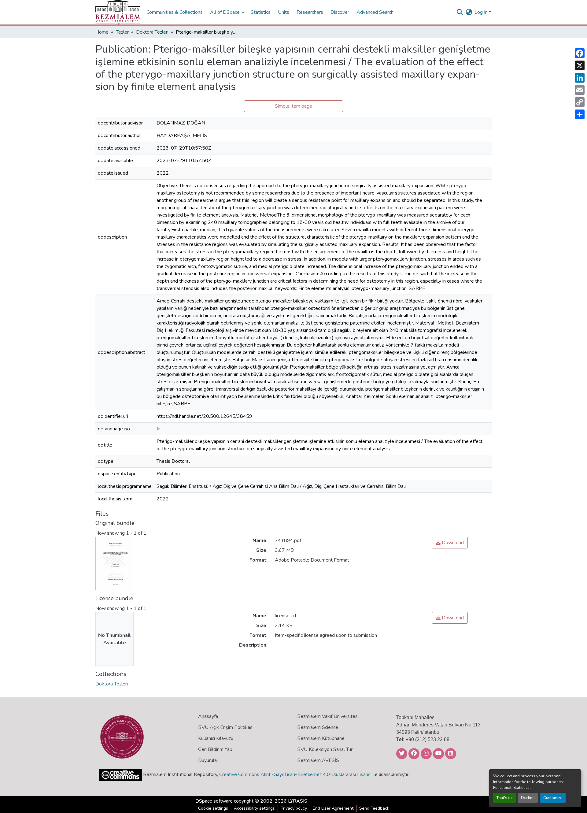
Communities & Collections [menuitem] (174, 12)
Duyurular (208, 760)
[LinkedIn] (580, 78)
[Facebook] (580, 53)
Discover (339, 12)
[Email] (580, 90)
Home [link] (102, 32)
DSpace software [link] (214, 801)
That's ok (504, 797)
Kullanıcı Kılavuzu (215, 738)
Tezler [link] (122, 32)
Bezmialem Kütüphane (321, 738)
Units (283, 12)
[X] (580, 65)
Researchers (310, 12)
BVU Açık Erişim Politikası (225, 727)
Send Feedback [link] (374, 808)
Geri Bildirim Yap (215, 749)
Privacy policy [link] (294, 808)
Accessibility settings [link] (254, 808)
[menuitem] (227, 12)
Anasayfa (208, 716)
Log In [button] (481, 12)
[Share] (580, 114)
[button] (117, 12)
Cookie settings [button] (213, 808)
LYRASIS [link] (297, 801)
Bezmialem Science (317, 727)
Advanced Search (374, 12)
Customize (552, 797)
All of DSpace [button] (225, 12)
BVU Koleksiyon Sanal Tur (325, 749)
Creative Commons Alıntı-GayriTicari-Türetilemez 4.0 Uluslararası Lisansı (295, 774)
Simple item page (293, 106)
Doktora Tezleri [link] (152, 32)
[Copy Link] (580, 102)
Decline (527, 797)
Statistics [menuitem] (261, 12)
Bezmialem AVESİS (318, 760)
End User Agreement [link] (333, 808)
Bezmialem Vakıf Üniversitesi (328, 716)
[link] (450, 542)
